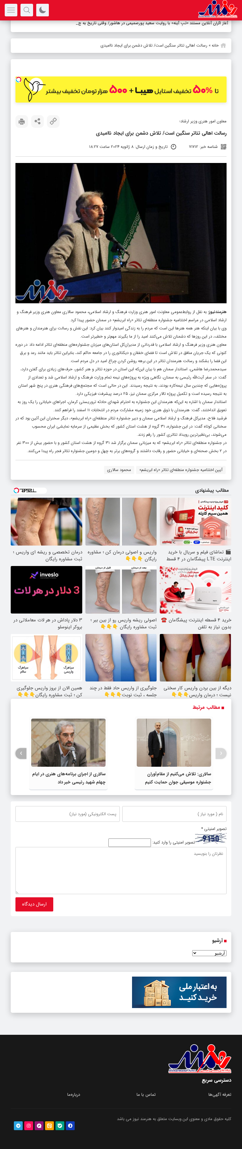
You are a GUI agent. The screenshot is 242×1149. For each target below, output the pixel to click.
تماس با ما (146, 1094)
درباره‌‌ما (73, 1094)
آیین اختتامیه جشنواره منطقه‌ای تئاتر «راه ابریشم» (180, 470)
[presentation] (221, 753)
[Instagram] (28, 1125)
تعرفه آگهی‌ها (219, 1094)
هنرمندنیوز (218, 312)
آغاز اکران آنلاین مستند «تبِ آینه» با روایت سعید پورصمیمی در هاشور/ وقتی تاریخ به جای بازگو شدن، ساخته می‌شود (128, 23)
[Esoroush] (70, 1125)
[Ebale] (59, 1125)
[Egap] (39, 1125)
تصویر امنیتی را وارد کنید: (173, 842)
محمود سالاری (119, 470)
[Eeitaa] (49, 1125)
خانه (215, 45)
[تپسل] (18, 79)
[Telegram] (18, 1125)
